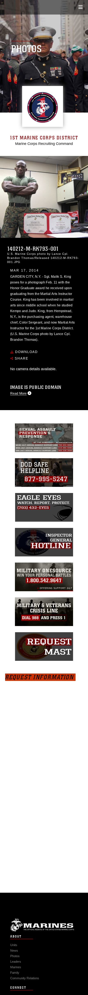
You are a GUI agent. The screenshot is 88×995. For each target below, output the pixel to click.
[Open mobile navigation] (80, 7)
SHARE (21, 358)
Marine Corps (44, 925)
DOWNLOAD (26, 352)
